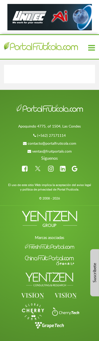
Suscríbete (94, 272)
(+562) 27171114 (51, 135)
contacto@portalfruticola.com (52, 143)
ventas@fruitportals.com (52, 151)
